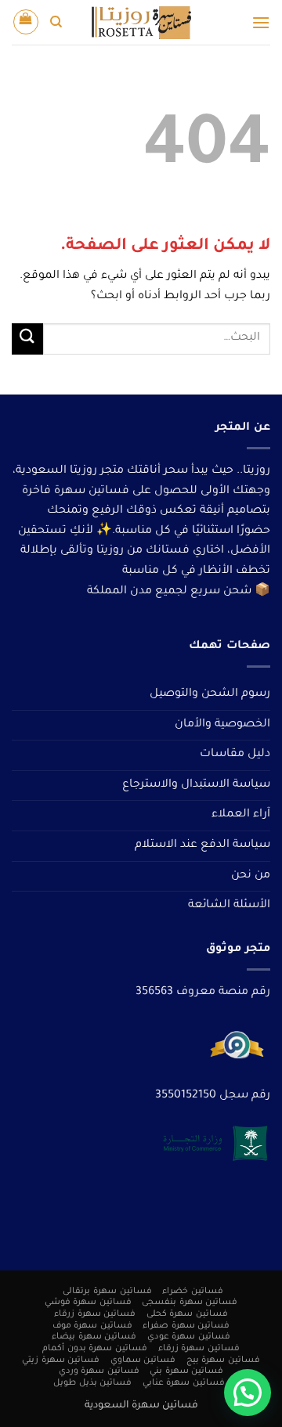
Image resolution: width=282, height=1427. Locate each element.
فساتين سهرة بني (186, 1371)
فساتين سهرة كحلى (187, 1314)
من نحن (250, 876)
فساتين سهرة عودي (188, 1337)
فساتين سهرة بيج (223, 1360)
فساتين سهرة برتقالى (107, 1291)
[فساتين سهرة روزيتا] (141, 22)
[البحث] (56, 22)
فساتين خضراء (192, 1291)
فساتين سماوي (143, 1360)
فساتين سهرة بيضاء (94, 1337)
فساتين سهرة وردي (99, 1371)
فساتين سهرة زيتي (60, 1360)
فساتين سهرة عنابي (184, 1383)
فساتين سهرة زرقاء (95, 1314)
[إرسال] (27, 338)
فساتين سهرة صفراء (186, 1326)
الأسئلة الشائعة (229, 905)
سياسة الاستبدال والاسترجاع (196, 785)
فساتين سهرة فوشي (88, 1302)
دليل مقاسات (235, 754)
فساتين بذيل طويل (92, 1383)
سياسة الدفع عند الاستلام (202, 845)
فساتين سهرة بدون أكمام (94, 1348)
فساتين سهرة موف (92, 1326)
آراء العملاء (241, 815)
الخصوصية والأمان (222, 725)
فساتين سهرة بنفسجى (189, 1302)
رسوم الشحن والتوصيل (210, 694)
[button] (260, 22)
